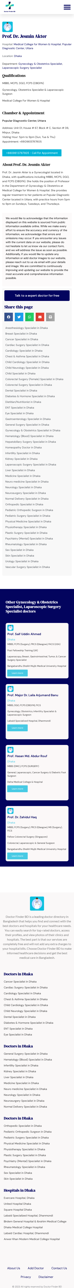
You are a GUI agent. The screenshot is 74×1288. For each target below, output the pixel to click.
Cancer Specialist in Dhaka (21, 339)
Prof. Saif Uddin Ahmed (24, 634)
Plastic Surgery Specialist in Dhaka (26, 533)
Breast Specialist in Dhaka (21, 333)
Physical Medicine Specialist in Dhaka (28, 521)
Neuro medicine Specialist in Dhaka (27, 481)
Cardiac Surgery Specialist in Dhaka (27, 345)
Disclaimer (46, 1277)
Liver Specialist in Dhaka (20, 470)
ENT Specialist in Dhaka (19, 407)
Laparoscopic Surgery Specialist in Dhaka (30, 464)
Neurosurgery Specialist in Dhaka (25, 493)
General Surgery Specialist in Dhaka (27, 424)
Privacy (26, 1277)
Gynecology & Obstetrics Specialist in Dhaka (32, 430)
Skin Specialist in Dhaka (19, 555)
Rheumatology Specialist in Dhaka (26, 544)
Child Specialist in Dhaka (20, 373)
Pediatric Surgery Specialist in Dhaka (27, 515)
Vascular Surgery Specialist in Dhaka (27, 567)
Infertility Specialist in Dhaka (22, 453)
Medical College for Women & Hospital (37, 44)
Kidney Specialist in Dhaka (21, 459)
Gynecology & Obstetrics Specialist (40, 63)
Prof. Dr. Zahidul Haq (22, 817)
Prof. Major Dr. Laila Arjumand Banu (32, 695)
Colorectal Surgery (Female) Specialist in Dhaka (34, 379)
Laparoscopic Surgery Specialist (22, 67)
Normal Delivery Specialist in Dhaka (27, 498)
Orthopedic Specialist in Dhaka (24, 504)
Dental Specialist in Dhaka (21, 390)
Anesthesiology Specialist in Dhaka (26, 328)
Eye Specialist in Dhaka (19, 413)
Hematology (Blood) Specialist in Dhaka (29, 436)
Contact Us (59, 1268)
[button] (67, 7)
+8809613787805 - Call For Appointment (32, 152)
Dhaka (18, 56)
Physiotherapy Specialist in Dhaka (26, 527)
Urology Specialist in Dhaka (22, 561)
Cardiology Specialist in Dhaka (24, 350)
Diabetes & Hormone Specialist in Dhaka (30, 396)
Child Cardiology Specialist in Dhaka (27, 362)
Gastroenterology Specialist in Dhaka (28, 419)
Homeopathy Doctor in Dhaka (23, 447)
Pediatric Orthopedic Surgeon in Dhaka (29, 510)
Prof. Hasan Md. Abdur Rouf (27, 756)
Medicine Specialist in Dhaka (22, 476)
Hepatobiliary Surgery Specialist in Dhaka (30, 441)
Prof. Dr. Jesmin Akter (24, 36)
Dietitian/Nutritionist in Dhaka (23, 402)
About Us (13, 1268)
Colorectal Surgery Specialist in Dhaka (28, 385)
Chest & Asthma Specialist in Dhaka (27, 356)
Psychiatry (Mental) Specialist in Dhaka (29, 538)
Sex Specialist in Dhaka (19, 550)
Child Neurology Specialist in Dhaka (27, 367)
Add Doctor (36, 1268)
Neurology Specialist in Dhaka (23, 487)
